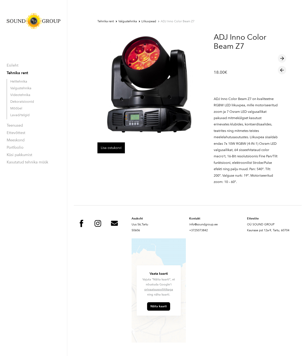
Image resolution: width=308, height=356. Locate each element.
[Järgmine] (282, 58)
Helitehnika (18, 81)
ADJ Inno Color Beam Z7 (177, 21)
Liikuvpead (148, 21)
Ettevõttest (16, 132)
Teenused (15, 125)
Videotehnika (20, 95)
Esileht (12, 65)
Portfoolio (15, 147)
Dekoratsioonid (22, 102)
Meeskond (16, 140)
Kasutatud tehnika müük (27, 162)
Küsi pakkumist (19, 154)
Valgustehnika (20, 88)
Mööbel (16, 108)
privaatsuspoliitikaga (158, 289)
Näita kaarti (158, 306)
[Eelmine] (282, 70)
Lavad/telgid (20, 115)
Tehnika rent (17, 73)
